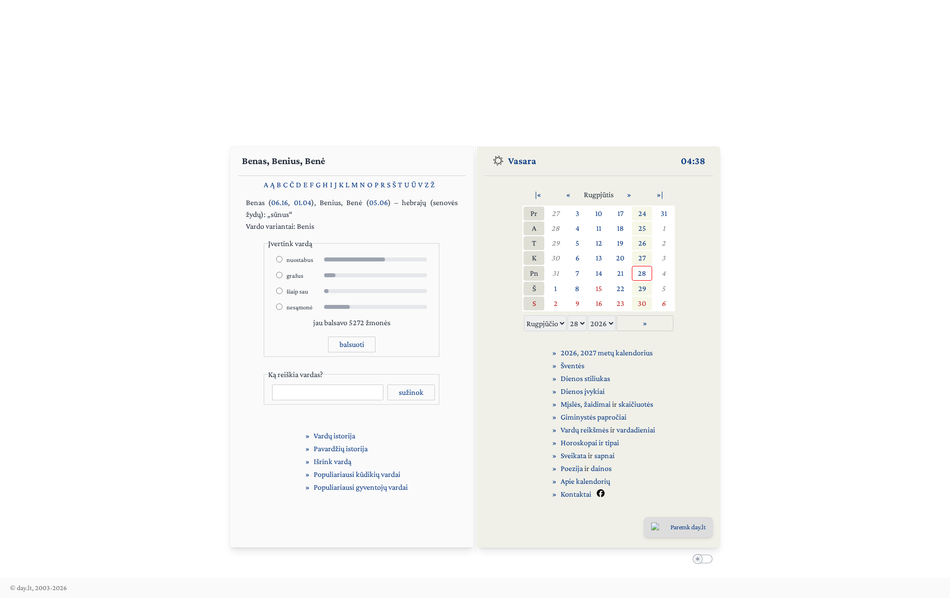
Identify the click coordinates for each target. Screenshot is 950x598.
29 (556, 243)
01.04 (302, 202)
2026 (569, 352)
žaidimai (597, 404)
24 (642, 213)
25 (642, 228)
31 (664, 213)
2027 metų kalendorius (616, 352)
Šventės (572, 365)
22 (620, 288)
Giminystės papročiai (593, 417)
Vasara (522, 160)
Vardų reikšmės (585, 430)
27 (555, 213)
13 (599, 258)
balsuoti (351, 344)
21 (620, 273)
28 (555, 228)
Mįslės (570, 404)
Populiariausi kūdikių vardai (357, 474)
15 (599, 288)
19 (620, 243)
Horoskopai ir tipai (590, 442)
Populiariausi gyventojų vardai (361, 487)
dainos (601, 468)
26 (642, 243)
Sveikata (573, 455)
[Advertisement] (475, 69)
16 (599, 303)
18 (620, 228)
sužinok (411, 392)
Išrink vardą (332, 461)
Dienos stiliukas (585, 378)
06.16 (279, 202)
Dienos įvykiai (583, 391)
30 (555, 258)
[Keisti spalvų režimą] (700, 560)
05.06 (378, 202)
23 (620, 303)
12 (599, 243)
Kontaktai (576, 494)
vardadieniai (636, 430)
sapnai (604, 455)
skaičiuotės (635, 404)
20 (620, 258)
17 (620, 213)
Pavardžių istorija (341, 448)
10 (598, 213)
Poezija (572, 468)
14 (599, 273)
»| (660, 194)
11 (598, 228)
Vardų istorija (334, 435)
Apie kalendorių (585, 481)
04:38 (693, 160)
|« (538, 194)
